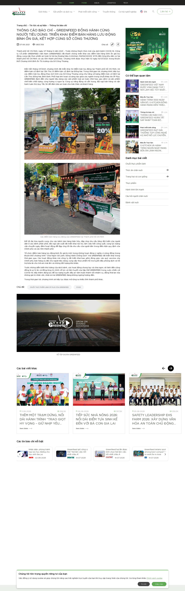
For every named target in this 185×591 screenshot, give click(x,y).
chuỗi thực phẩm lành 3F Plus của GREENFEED (49, 287)
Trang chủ (22, 25)
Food (78, 287)
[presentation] (164, 368)
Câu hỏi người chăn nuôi (137, 196)
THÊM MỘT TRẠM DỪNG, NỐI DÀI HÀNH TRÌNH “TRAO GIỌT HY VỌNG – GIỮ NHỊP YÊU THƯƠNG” (43, 419)
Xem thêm (24, 428)
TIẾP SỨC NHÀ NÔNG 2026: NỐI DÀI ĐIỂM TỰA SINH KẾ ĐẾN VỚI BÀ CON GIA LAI (97, 419)
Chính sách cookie (154, 578)
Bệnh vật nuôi (132, 202)
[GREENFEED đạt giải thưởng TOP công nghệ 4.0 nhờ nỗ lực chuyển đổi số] (132, 131)
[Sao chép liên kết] (112, 44)
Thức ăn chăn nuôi (134, 170)
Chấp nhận (159, 584)
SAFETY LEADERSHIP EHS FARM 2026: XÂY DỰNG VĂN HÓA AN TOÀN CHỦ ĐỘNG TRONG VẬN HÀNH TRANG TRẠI (154, 419)
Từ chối (143, 584)
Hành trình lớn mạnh (135, 189)
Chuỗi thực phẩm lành (136, 163)
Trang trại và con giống (136, 176)
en (145, 11)
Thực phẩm (131, 183)
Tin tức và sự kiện (38, 25)
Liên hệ (164, 11)
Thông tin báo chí (58, 25)
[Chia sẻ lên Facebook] (118, 44)
